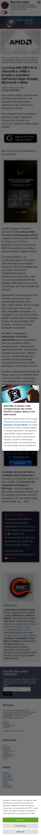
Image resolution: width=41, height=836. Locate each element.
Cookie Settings (20, 826)
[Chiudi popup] (36, 388)
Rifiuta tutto (20, 832)
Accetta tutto (20, 820)
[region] (20, 816)
